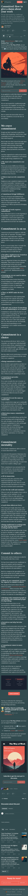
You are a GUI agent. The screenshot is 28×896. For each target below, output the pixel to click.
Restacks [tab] (11, 808)
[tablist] (7, 808)
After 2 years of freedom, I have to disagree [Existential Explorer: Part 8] (10, 849)
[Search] (25, 829)
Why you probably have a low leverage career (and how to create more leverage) (10, 859)
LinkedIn (12, 730)
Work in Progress (10, 41)
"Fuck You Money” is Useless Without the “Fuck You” (9, 834)
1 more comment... (5, 822)
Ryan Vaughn (23, 540)
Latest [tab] (6, 829)
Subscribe (19, 2)
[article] (14, 838)
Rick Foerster (8, 25)
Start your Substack (11, 891)
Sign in (25, 2)
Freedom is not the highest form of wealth (9, 846)
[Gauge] (24, 35)
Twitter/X (20, 730)
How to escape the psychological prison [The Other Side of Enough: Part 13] (9, 837)
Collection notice (22, 889)
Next (23, 798)
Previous (6, 798)
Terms (16, 889)
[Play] (4, 36)
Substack (8, 894)
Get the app (19, 891)
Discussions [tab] (12, 829)
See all (4, 871)
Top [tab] (3, 829)
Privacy (13, 889)
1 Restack (15, 788)
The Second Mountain (16, 655)
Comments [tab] (4, 808)
